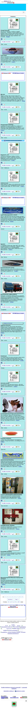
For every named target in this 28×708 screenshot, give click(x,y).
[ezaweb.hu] (20, 630)
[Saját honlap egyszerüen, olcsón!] (12, 210)
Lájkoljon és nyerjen (20, 691)
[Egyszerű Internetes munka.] (12, 263)
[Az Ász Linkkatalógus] (6, 625)
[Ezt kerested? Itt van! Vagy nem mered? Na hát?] (12, 405)
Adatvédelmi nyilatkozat (9, 691)
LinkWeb (5, 630)
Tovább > (8, 36)
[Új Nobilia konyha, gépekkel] (12, 516)
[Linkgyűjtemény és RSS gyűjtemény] (3, 628)
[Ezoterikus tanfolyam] (12, 434)
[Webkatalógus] (9, 628)
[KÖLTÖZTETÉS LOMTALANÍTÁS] (12, 287)
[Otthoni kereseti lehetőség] (12, 455)
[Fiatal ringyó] (12, 51)
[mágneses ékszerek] (12, 323)
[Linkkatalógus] (22, 626)
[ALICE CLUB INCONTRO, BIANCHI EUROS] (12, 485)
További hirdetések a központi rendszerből (11, 687)
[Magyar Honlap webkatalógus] (18, 625)
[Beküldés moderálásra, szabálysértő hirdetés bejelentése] (4, 39)
